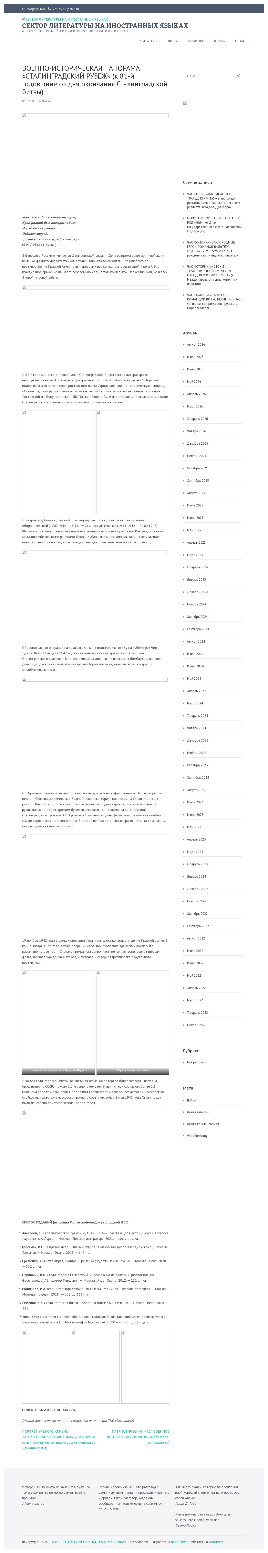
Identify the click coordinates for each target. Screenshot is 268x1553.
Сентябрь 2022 (198, 926)
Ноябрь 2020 (196, 1025)
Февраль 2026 (197, 419)
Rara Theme (179, 1542)
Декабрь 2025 (197, 443)
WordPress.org (197, 1136)
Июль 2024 (195, 654)
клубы (220, 41)
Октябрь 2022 (197, 914)
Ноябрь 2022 (196, 901)
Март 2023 (195, 852)
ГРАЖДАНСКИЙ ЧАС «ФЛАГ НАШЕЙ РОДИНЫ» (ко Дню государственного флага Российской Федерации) (214, 224)
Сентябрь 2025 (198, 481)
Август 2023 (196, 790)
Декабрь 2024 (197, 592)
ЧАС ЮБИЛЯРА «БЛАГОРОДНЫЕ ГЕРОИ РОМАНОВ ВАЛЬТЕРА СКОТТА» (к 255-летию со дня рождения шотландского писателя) (213, 248)
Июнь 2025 (195, 518)
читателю (149, 41)
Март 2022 (195, 1000)
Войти (191, 1100)
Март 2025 (195, 555)
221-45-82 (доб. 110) (66, 9)
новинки (196, 41)
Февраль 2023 (197, 864)
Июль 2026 (195, 357)
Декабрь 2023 (197, 740)
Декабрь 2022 (197, 889)
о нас (240, 41)
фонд (173, 41)
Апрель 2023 (196, 839)
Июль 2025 (195, 505)
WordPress (216, 1542)
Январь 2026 (196, 431)
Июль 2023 (195, 802)
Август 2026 (196, 344)
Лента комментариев (203, 1124)
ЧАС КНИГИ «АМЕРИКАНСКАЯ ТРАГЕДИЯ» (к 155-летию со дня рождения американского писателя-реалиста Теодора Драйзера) (214, 200)
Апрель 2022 (196, 988)
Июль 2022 (195, 951)
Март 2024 (195, 703)
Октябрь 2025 (197, 468)
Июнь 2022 (195, 963)
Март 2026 (195, 406)
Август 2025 (196, 493)
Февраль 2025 (197, 567)
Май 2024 (194, 678)
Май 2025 (194, 530)
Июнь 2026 (195, 369)
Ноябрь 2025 (196, 456)
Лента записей (198, 1112)
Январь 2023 (196, 876)
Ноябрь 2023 (196, 753)
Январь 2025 (196, 579)
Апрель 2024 (196, 691)
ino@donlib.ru (36, 9)
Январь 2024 (196, 728)
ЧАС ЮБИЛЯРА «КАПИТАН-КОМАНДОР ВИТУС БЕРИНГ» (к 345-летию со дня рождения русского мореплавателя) (214, 301)
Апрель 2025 (196, 542)
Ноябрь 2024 (196, 604)
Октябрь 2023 (197, 765)
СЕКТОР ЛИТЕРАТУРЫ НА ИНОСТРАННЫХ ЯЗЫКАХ (105, 25)
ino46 (31, 101)
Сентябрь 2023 (198, 777)
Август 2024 (196, 641)
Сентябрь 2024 (198, 629)
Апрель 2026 (196, 394)
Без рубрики (196, 1062)
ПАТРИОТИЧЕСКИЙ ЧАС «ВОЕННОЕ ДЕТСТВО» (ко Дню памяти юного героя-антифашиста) (138, 1437)
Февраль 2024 (197, 716)
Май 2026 (194, 382)
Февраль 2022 (197, 1013)
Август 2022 (196, 938)
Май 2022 (194, 975)
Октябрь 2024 (197, 617)
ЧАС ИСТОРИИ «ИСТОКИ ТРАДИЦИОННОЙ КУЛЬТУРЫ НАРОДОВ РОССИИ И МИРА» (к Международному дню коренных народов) (212, 275)
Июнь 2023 (195, 815)
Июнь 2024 (195, 666)
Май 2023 (194, 827)
